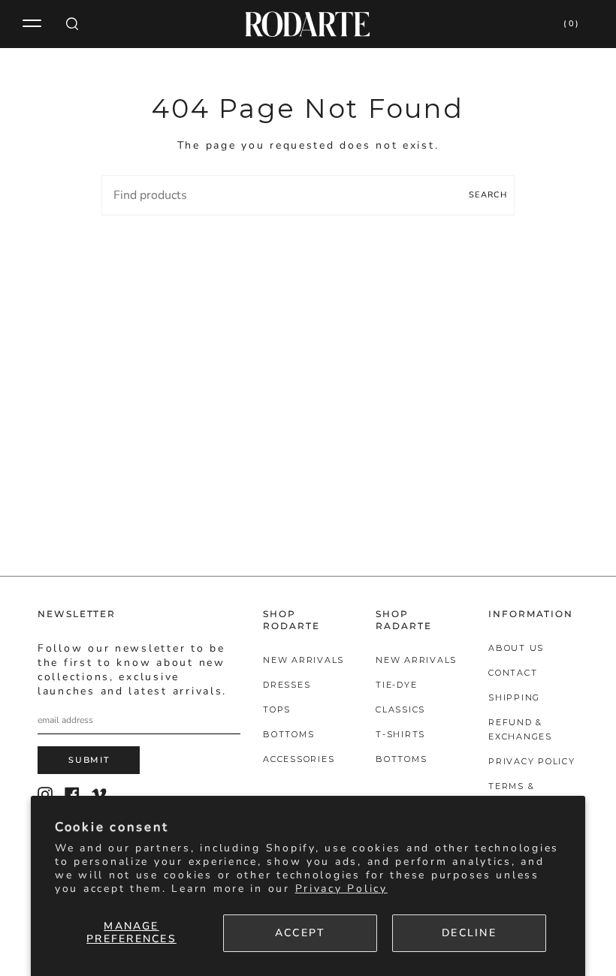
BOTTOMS (288, 734)
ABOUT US (516, 648)
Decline (469, 933)
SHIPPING (514, 697)
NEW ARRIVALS (303, 660)
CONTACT (512, 672)
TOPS (277, 709)
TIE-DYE (396, 684)
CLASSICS (400, 709)
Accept (300, 933)
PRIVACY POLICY (531, 761)
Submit (89, 760)
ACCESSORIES (298, 759)
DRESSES (286, 684)
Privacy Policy (341, 888)
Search (488, 194)
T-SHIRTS (400, 734)
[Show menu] (34, 24)
